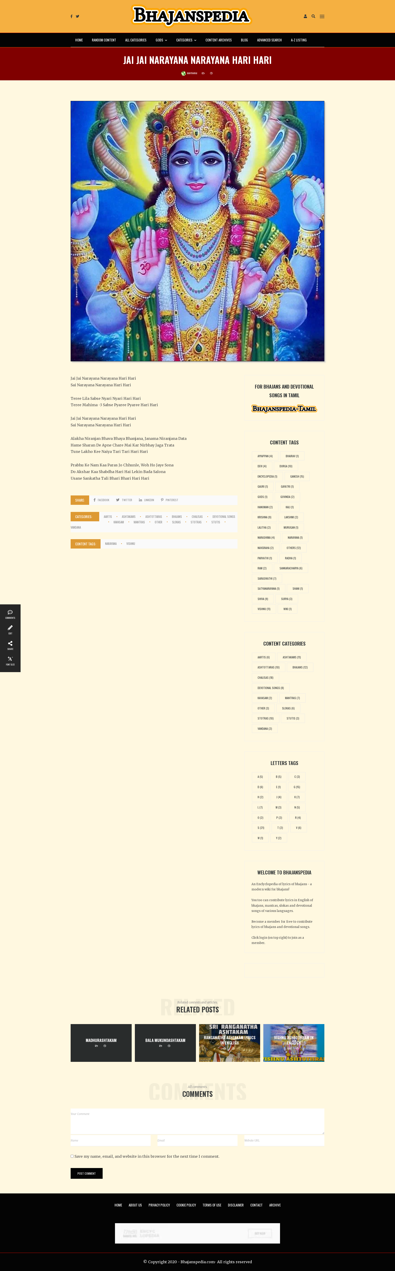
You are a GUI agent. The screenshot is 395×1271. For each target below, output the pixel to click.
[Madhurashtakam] (101, 1043)
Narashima (266, 537)
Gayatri (287, 486)
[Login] (305, 17)
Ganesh (297, 476)
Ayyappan (265, 456)
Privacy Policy (159, 1204)
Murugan (291, 527)
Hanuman (265, 507)
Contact (256, 1204)
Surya (286, 599)
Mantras (139, 522)
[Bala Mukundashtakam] (165, 1043)
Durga (286, 466)
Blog (244, 39)
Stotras (196, 522)
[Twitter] (77, 16)
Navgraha (266, 548)
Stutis (215, 522)
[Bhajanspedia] (191, 16)
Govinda (287, 497)
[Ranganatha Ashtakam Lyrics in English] (229, 1043)
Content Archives (219, 39)
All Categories (136, 39)
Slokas (176, 522)
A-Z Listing (299, 39)
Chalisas (197, 516)
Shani (298, 588)
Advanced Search (269, 39)
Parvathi (265, 558)
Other (158, 522)
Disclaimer (236, 1204)
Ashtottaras (153, 516)
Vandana (76, 527)
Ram (262, 568)
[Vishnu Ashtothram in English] (293, 1043)
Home (79, 39)
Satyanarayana (269, 588)
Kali (290, 507)
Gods (159, 39)
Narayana (111, 543)
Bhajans (177, 516)
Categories (184, 39)
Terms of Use (212, 1204)
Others (294, 548)
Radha (290, 558)
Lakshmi (291, 517)
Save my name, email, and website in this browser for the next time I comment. (147, 1156)
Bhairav (292, 456)
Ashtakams (129, 516)
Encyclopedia (267, 476)
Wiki (287, 609)
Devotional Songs (271, 688)
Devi (262, 466)
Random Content (104, 39)
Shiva (263, 599)
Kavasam (119, 522)
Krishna (264, 517)
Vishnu (130, 543)
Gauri (263, 486)
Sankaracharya (291, 568)
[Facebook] (71, 16)
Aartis (108, 516)
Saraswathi (267, 578)
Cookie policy (186, 1204)
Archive (275, 1204)
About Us (135, 1204)
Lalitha (264, 527)
